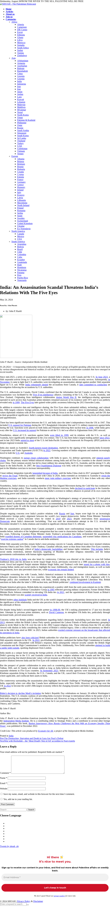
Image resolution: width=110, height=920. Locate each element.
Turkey (20, 143)
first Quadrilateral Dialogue (48, 465)
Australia (28, 453)
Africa (14, 22)
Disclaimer (38, 901)
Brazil (20, 249)
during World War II (66, 397)
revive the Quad (9, 475)
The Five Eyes (27, 402)
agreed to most (27, 440)
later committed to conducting (93, 384)
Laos (19, 97)
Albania (20, 159)
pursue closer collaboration (36, 458)
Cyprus (20, 174)
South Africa (23, 48)
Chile (19, 252)
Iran (19, 86)
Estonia (20, 177)
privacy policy (59, 896)
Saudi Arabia (23, 130)
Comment (5, 773)
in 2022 (46, 450)
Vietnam (21, 151)
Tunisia (20, 53)
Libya (19, 40)
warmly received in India (36, 595)
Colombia (21, 254)
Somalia (20, 45)
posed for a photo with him (96, 564)
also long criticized (30, 637)
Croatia (20, 172)
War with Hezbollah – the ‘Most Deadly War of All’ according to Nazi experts (37, 741)
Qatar (19, 125)
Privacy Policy (23, 901)
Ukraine (20, 226)
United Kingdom (25, 223)
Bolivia (20, 246)
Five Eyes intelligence (43, 394)
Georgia (20, 76)
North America (18, 231)
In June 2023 (102, 377)
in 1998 (89, 427)
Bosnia (20, 166)
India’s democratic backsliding (48, 549)
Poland (20, 208)
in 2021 (60, 592)
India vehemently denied (36, 384)
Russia (20, 128)
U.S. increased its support (24, 430)
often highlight (20, 599)
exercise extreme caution (12, 539)
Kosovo (20, 195)
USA (19, 239)
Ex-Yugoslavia (24, 228)
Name (3, 778)
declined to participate (85, 488)
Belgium (21, 164)
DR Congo (22, 29)
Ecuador (21, 259)
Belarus (20, 161)
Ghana (20, 37)
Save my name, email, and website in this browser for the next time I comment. (39, 794)
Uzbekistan (22, 148)
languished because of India (45, 473)
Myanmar (21, 110)
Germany (21, 182)
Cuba (19, 257)
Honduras (21, 267)
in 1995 (51, 589)
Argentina (21, 244)
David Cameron (56, 612)
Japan (19, 91)
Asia (13, 58)
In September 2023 (49, 670)
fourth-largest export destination (43, 448)
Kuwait (20, 99)
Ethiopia (21, 35)
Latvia (20, 197)
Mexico (20, 236)
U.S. (18, 453)
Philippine (21, 122)
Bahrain (20, 68)
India (19, 81)
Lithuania (21, 200)
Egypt (20, 32)
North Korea (23, 115)
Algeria (20, 24)
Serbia (20, 213)
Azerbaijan (22, 66)
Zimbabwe (22, 55)
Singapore (21, 133)
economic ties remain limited (61, 569)
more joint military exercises (58, 478)
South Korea (23, 135)
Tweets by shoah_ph (9, 846)
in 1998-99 (55, 610)
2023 (69, 518)
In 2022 (36, 640)
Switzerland (22, 221)
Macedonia (22, 203)
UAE (19, 146)
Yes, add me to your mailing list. (18, 799)
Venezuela (21, 280)
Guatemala (22, 262)
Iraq (19, 89)
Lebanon (21, 102)
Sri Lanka (21, 138)
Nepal (20, 112)
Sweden (20, 218)
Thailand (21, 141)
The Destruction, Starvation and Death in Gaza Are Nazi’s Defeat (31, 738)
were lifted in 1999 (59, 435)
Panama (20, 272)
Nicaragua (21, 270)
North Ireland (23, 205)
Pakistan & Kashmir (26, 120)
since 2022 (104, 438)
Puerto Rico (22, 277)
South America (18, 241)
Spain (19, 215)
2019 (58, 518)
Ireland (20, 190)
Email (3, 783)
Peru (19, 275)
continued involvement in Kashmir (85, 582)
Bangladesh (22, 71)
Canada (20, 234)
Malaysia (21, 104)
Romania (21, 210)
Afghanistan (22, 60)
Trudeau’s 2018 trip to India (13, 559)
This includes (97, 549)
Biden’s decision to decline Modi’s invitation (20, 693)
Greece (20, 184)
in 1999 (16, 402)
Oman (20, 117)
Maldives (21, 107)
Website (3, 788)
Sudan (20, 50)
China (20, 73)
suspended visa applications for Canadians (62, 536)
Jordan (20, 94)
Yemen (20, 153)
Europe (14, 156)
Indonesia (21, 84)
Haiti (19, 265)
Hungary (21, 187)
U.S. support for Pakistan (19, 425)
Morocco (21, 42)
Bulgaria (21, 169)
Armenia (21, 63)
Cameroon (22, 27)
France (20, 179)
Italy (19, 192)
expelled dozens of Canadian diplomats (23, 536)
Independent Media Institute (16, 721)
